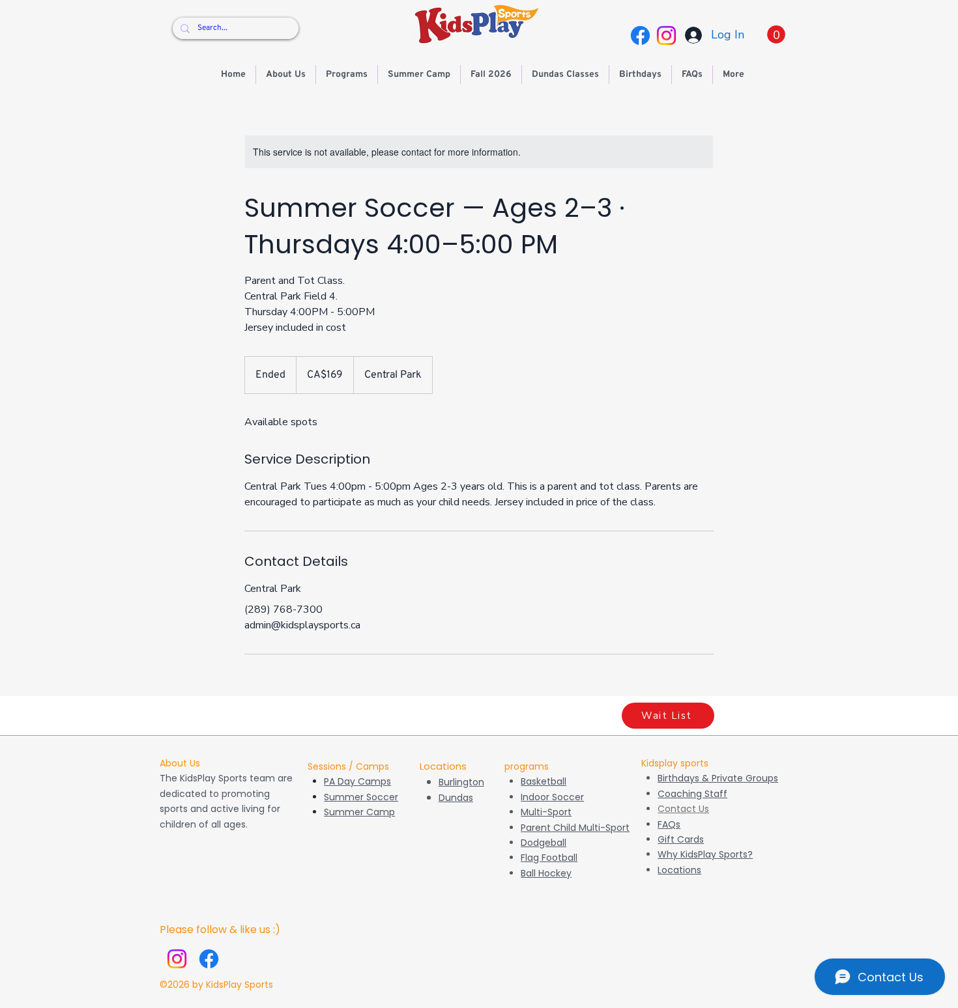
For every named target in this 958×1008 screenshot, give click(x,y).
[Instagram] (666, 35)
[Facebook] (640, 35)
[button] (776, 34)
